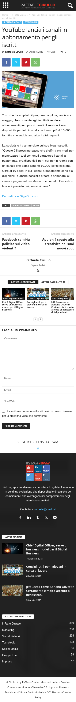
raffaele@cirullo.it (45, 509)
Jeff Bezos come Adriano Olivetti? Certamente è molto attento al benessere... (50, 591)
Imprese (7, 661)
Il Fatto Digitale (20, 14)
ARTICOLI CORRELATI (23, 282)
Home (5, 14)
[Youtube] (55, 518)
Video (36, 205)
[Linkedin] (30, 518)
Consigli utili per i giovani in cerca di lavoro (37, 304)
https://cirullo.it (38, 265)
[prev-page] (35, 319)
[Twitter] (16, 62)
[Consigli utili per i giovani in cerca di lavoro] (38, 294)
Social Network (21, 205)
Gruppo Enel (9, 655)
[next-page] (40, 319)
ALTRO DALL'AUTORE (53, 282)
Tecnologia (31, 22)
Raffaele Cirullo (14, 51)
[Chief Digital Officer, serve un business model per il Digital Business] (13, 294)
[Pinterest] (26, 62)
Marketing (8, 629)
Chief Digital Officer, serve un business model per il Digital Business (13, 305)
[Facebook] (6, 62)
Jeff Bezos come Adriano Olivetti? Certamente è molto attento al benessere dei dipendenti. (62, 307)
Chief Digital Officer (13, 298)
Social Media (10, 648)
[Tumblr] (38, 518)
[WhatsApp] (35, 62)
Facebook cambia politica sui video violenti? (16, 243)
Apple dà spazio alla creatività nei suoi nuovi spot (58, 243)
